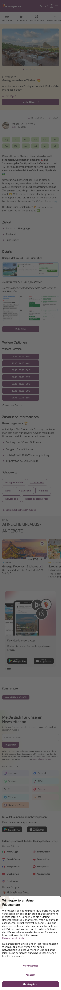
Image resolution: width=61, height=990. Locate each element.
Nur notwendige (30, 965)
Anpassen (30, 974)
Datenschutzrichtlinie (13, 938)
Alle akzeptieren (30, 984)
